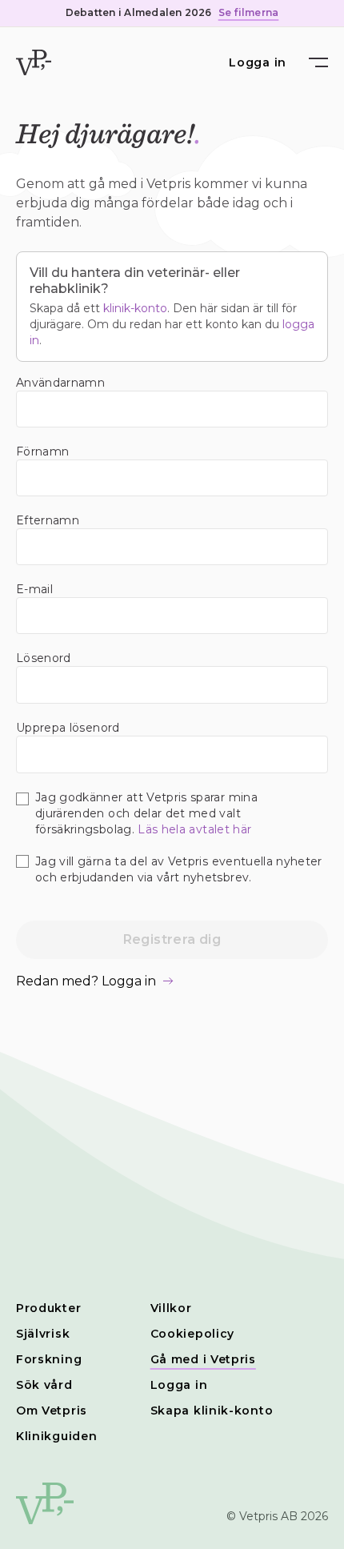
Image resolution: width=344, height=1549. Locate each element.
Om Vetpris (51, 1410)
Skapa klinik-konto (212, 1410)
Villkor (171, 1308)
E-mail (34, 589)
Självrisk (43, 1333)
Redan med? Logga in (86, 981)
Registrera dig (172, 939)
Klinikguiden (56, 1436)
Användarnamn (60, 382)
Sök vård (44, 1385)
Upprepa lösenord (68, 727)
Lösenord (43, 658)
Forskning (49, 1359)
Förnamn (42, 451)
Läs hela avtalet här (194, 829)
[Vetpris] (33, 62)
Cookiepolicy (192, 1333)
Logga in (257, 62)
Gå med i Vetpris (203, 1359)
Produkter (48, 1308)
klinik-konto (135, 308)
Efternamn (47, 520)
